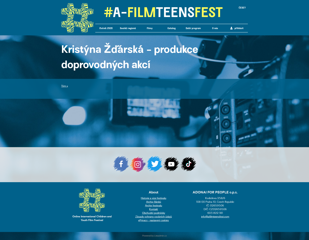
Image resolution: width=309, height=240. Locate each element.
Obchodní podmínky (153, 213)
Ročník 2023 (106, 28)
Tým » (64, 86)
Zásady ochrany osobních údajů (153, 217)
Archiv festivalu (153, 206)
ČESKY (242, 7)
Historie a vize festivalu (153, 198)
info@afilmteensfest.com (215, 217)
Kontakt (153, 209)
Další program (193, 28)
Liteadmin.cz (160, 236)
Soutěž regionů (128, 28)
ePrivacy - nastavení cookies (153, 220)
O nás (215, 28)
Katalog (172, 28)
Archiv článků (153, 202)
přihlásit (238, 28)
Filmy (150, 28)
